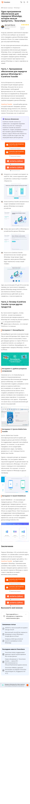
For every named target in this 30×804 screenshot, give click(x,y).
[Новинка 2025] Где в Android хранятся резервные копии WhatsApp (14, 641)
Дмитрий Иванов (10, 25)
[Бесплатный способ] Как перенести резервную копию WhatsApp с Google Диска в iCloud (16, 634)
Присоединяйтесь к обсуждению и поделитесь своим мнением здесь (14, 616)
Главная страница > (8, 8)
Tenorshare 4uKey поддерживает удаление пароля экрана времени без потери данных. (15, 654)
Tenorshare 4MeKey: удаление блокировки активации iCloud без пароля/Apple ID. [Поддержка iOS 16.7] (15, 670)
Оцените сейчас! (22, 28)
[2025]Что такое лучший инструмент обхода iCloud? (16, 628)
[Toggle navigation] (26, 2)
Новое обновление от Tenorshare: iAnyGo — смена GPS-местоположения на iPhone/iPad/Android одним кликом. (16, 662)
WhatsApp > (17, 8)
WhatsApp (7, 28)
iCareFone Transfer (6, 104)
